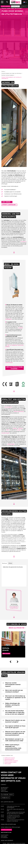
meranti (15, 428)
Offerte (10, 563)
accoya (19, 429)
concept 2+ (23, 241)
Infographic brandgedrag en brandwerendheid (13, 817)
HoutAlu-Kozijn (5, 433)
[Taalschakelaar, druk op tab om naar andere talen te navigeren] (25, 2)
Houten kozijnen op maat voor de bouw (11, 73)
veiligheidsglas (10, 444)
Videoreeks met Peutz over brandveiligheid (13, 807)
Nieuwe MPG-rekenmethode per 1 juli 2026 (15, 810)
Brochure (4, 563)
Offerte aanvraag (5, 6)
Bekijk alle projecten (17, 628)
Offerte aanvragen (9, 204)
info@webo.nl (24, 6)
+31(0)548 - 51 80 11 (15, 6)
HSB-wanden (7, 763)
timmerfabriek (8, 407)
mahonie (20, 428)
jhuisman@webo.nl (14, 606)
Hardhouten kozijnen (9, 758)
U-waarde (20, 327)
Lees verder (6, 202)
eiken (7, 429)
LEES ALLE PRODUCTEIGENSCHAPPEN (14, 367)
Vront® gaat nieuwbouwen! (13, 815)
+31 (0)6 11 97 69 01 (14, 608)
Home (3, 71)
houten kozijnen (4, 835)
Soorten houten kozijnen (7, 75)
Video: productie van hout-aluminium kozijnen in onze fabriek (15, 820)
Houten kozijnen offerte (10, 762)
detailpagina (8, 319)
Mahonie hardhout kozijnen (11, 760)
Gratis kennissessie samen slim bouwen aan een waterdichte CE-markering (16, 813)
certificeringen (9, 362)
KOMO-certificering (19, 411)
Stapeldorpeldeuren (9, 759)
